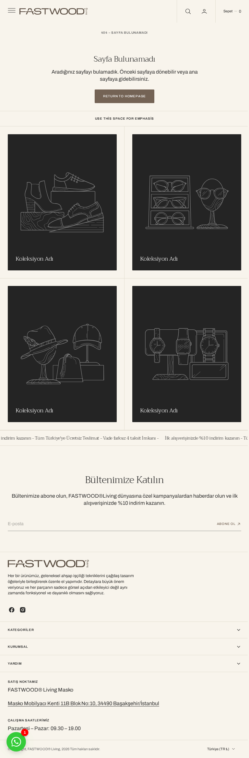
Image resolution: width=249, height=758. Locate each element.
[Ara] (182, 11)
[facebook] (12, 609)
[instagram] (23, 609)
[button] (11, 11)
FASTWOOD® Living (44, 749)
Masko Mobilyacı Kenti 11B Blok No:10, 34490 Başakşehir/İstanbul (83, 703)
